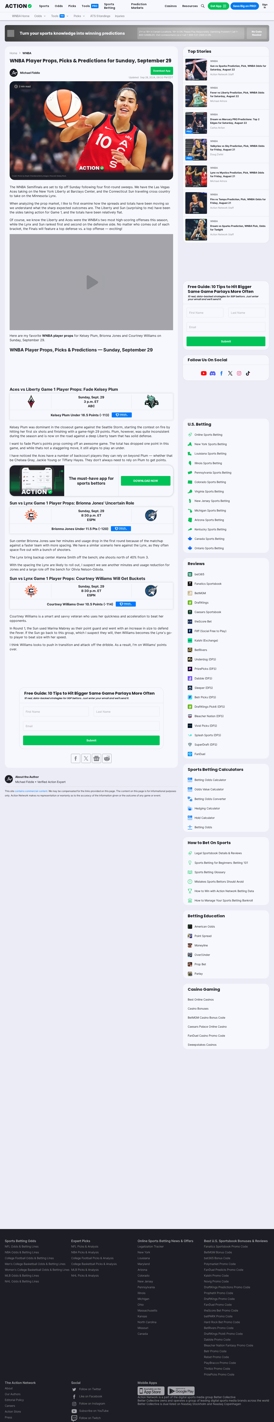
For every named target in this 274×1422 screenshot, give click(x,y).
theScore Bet (203, 621)
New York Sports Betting (211, 444)
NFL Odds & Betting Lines (22, 1246)
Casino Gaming (204, 989)
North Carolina (147, 1322)
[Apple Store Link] (151, 1390)
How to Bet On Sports (209, 842)
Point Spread (203, 936)
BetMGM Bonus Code (218, 1252)
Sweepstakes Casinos (202, 1044)
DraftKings (201, 602)
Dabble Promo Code (217, 1339)
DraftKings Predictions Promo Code (227, 1287)
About (9, 1388)
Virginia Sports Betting (209, 491)
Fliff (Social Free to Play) (210, 631)
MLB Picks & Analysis (85, 1269)
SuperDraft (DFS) (206, 744)
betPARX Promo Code (218, 1316)
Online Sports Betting (208, 434)
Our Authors (12, 1394)
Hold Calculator (205, 817)
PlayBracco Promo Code (220, 1362)
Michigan (143, 1298)
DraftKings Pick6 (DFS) (210, 706)
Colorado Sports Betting (210, 482)
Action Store (13, 1411)
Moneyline (201, 945)
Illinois (141, 1293)
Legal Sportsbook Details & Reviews (218, 853)
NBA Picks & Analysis (85, 1252)
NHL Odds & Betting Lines (22, 1281)
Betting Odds (203, 827)
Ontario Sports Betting (209, 548)
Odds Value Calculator (209, 789)
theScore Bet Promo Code (221, 1310)
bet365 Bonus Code (217, 1258)
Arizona (142, 1269)
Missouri (143, 1328)
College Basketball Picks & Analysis (94, 1264)
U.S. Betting (199, 424)
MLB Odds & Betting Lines (22, 1275)
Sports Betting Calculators (215, 769)
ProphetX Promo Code (218, 1293)
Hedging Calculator (207, 808)
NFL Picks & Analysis (84, 1246)
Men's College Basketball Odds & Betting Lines (35, 1264)
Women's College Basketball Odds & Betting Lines (37, 1269)
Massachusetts (147, 1310)
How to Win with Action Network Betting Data (224, 891)
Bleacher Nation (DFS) (209, 716)
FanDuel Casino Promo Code (206, 1035)
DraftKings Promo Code (219, 1298)
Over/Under (202, 954)
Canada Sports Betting (209, 538)
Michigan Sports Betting (210, 510)
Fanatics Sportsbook (208, 583)
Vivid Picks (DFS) (206, 725)
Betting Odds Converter (210, 799)
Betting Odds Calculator (210, 780)
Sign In (264, 6)
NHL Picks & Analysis (85, 1275)
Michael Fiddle (30, 72)
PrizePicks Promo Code (219, 1374)
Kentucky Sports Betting (210, 529)
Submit (91, 740)
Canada (143, 1333)
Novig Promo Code (216, 1281)
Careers (10, 1405)
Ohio (141, 1304)
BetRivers (201, 650)
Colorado (143, 1275)
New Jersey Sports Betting (212, 500)
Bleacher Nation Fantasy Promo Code (228, 1345)
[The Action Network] (18, 6)
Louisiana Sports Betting (210, 453)
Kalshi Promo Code (216, 1275)
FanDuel (200, 754)
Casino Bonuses (198, 1008)
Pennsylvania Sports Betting (213, 472)
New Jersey (145, 1281)
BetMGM (200, 593)
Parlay (199, 973)
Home (13, 53)
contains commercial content (31, 791)
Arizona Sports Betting (209, 520)
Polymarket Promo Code (220, 1264)
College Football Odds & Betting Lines (29, 1258)
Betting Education (206, 915)
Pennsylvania (146, 1287)
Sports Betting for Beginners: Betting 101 (221, 862)
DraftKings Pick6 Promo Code (223, 1333)
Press (8, 1417)
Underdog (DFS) (205, 659)
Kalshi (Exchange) (206, 640)
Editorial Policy (14, 1400)
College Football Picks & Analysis (92, 1258)
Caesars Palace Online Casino (207, 1026)
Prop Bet (200, 964)
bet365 (199, 574)
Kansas (142, 1316)
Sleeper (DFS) (204, 687)
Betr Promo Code (215, 1351)
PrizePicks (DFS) (205, 668)
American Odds (205, 926)
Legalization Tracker (151, 1246)
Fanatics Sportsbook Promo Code (226, 1246)
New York (144, 1252)
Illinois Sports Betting (208, 463)
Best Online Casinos (201, 999)
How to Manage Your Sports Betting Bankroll (224, 900)
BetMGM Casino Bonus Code (206, 1017)
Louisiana (144, 1258)
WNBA (26, 53)
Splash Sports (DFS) (208, 735)
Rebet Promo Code (216, 1357)
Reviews (196, 563)
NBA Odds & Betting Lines (22, 1252)
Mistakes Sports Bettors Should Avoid (219, 881)
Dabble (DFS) (203, 678)
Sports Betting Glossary (210, 872)
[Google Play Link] (181, 1390)
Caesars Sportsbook (208, 612)
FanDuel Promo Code (218, 1304)
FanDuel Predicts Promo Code (223, 1269)
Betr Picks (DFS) (205, 697)
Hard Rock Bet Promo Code (222, 1322)
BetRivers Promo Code (218, 1328)
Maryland (144, 1264)
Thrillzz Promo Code (217, 1368)
